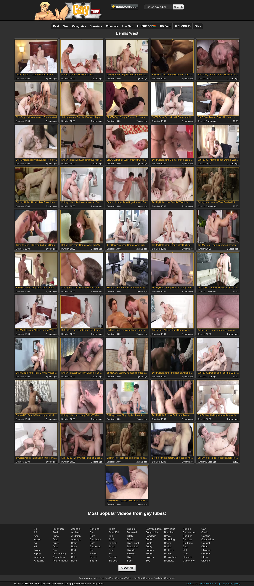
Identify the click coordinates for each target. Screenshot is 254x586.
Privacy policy (233, 583)
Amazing (39, 560)
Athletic (75, 532)
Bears (111, 529)
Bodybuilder (153, 532)
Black (130, 539)
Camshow (188, 560)
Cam (185, 553)
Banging (94, 529)
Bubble (187, 529)
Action (37, 539)
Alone (37, 550)
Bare (92, 536)
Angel (56, 536)
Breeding (169, 539)
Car (203, 529)
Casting (205, 536)
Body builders (154, 529)
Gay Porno (169, 578)
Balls (74, 560)
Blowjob (131, 553)
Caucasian (207, 539)
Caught (205, 543)
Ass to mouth (60, 560)
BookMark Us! (125, 7)
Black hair (133, 546)
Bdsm (93, 553)
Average (76, 539)
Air (35, 543)
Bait (73, 553)
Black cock (133, 543)
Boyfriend (169, 529)
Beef (111, 539)
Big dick (131, 529)
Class (204, 557)
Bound (149, 553)
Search (178, 7)
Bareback (95, 539)
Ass (55, 550)
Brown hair (170, 557)
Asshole (76, 529)
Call (185, 550)
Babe (74, 543)
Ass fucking (59, 553)
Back (74, 546)
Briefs (167, 543)
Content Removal (207, 583)
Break (167, 536)
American (58, 529)
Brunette (169, 560)
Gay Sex (138, 578)
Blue (129, 557)
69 (35, 532)
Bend (111, 546)
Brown (168, 553)
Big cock (113, 560)
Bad (73, 550)
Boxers (150, 557)
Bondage (151, 536)
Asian (56, 546)
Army (56, 543)
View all (127, 568)
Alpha (37, 553)
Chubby (205, 553)
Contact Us (192, 583)
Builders (187, 539)
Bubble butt (189, 532)
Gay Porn (148, 578)
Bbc (92, 550)
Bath (92, 543)
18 (35, 529)
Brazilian (169, 532)
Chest (204, 546)
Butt (185, 546)
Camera (187, 557)
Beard (93, 560)
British (167, 546)
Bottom (150, 550)
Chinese (206, 550)
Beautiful (113, 532)
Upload (221, 583)
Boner (149, 539)
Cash (204, 532)
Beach (93, 557)
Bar (92, 532)
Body (130, 560)
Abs (36, 536)
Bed (110, 536)
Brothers (169, 550)
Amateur (39, 557)
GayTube (158, 578)
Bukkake (188, 543)
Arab (55, 539)
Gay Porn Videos (123, 578)
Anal (55, 532)
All (35, 546)
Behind (112, 543)
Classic (205, 560)
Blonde (131, 550)
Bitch (130, 536)
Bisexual (132, 532)
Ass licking (59, 557)
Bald (73, 557)
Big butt (112, 557)
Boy (148, 560)
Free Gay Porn (106, 578)
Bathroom (95, 546)
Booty (149, 546)
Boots (149, 543)
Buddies (187, 536)
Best (111, 550)
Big (110, 553)
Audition (76, 536)
